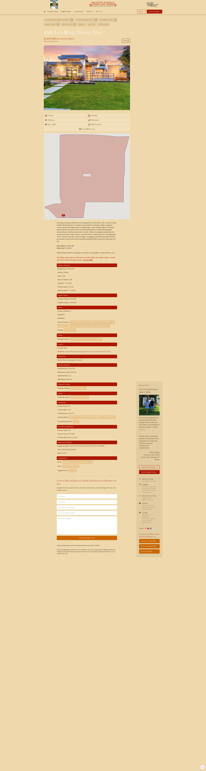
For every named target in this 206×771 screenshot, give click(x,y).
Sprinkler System (109, 417)
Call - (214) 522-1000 (149, 541)
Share (125, 40)
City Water (84, 397)
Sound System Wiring (102, 326)
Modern (89, 11)
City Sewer (75, 397)
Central (73, 388)
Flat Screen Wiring (71, 326)
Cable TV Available (92, 322)
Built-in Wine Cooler (77, 322)
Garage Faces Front (95, 339)
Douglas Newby (144, 385)
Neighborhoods (65, 11)
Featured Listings (52, 11)
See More (142, 429)
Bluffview (73, 470)
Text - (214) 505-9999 (149, 546)
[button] (87, 175)
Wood (73, 330)
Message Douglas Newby (87, 538)
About (141, 11)
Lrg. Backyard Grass (86, 417)
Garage (85, 339)
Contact (153, 11)
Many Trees (98, 417)
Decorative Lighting (107, 322)
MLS (97, 11)
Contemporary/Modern (70, 466)
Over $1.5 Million (68, 462)
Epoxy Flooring (75, 339)
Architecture (79, 11)
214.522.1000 (88, 260)
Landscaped (74, 417)
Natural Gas (82, 388)
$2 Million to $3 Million (84, 462)
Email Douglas (147, 551)
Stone (67, 330)
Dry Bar (60, 326)
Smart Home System (86, 326)
